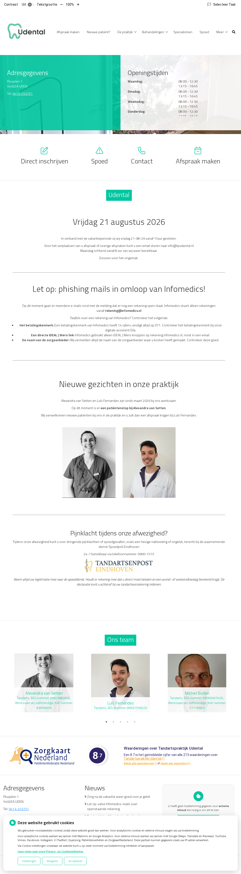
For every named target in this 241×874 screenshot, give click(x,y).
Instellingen (29, 861)
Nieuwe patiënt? (98, 31)
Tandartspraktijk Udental (142, 758)
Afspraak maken (68, 31)
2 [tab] (113, 722)
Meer (220, 31)
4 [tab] (127, 722)
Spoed (204, 31)
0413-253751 (22, 93)
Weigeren (52, 861)
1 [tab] (106, 722)
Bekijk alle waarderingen (139, 763)
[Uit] (31, 4)
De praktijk (125, 31)
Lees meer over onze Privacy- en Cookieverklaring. (51, 851)
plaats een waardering (174, 763)
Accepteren (75, 861)
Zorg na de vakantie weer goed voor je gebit (118, 796)
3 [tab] (120, 722)
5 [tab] (134, 722)
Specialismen (182, 31)
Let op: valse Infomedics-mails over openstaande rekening (112, 806)
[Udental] (25, 31)
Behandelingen (153, 31)
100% (70, 4)
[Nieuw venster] (41, 755)
